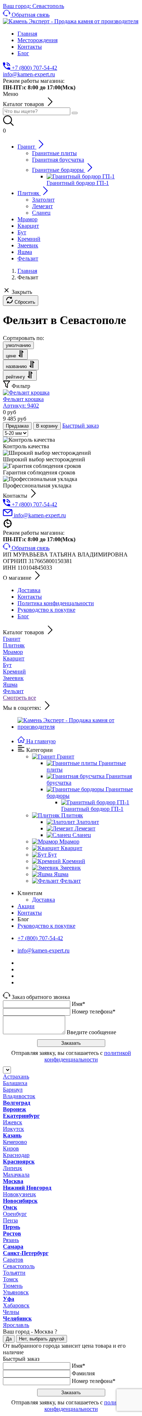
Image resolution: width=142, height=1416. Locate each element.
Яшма (10, 684)
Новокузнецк (19, 1194)
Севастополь (19, 1266)
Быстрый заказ (80, 425)
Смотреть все (19, 698)
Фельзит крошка (23, 402)
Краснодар (16, 1155)
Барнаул (13, 1090)
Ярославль (16, 1325)
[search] (75, 113)
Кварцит (13, 658)
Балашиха (15, 1083)
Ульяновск (16, 1292)
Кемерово (15, 1142)
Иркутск (13, 1129)
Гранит (11, 639)
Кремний (14, 671)
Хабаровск (16, 1305)
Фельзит (13, 691)
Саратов (13, 1260)
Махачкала (16, 1175)
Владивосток (19, 1096)
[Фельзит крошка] (26, 392)
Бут (7, 665)
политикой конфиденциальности (87, 1056)
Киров (11, 1148)
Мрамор (13, 652)
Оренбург (15, 1214)
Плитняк (14, 645)
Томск (10, 1279)
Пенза (10, 1220)
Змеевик (13, 678)
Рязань (11, 1240)
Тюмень (13, 1286)
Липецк (12, 1168)
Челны (11, 1312)
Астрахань (16, 1076)
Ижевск (12, 1122)
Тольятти (14, 1273)
